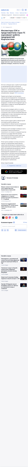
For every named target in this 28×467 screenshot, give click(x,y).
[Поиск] (22, 10)
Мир (8, 12)
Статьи (17, 12)
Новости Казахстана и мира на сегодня (10, 22)
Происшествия (23, 12)
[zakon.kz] (5, 10)
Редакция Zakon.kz (12, 23)
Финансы (12, 12)
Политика (3, 12)
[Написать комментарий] (14, 226)
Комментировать (22, 230)
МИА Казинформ (19, 93)
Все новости (4, 23)
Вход (26, 222)
